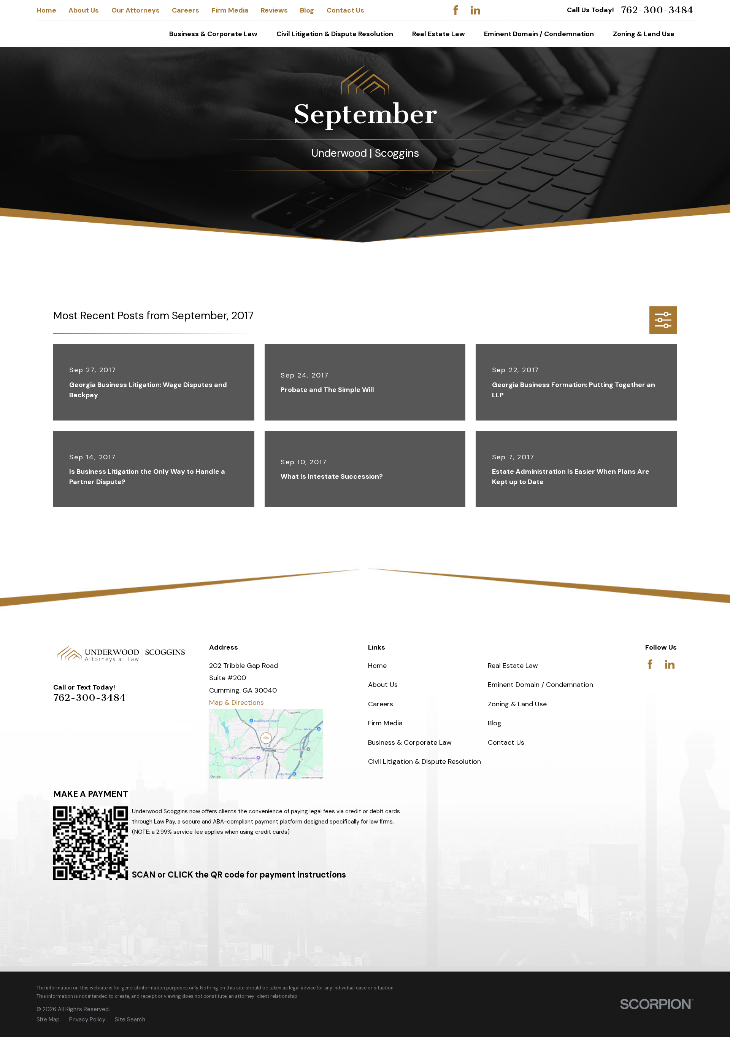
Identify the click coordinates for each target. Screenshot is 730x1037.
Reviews (274, 10)
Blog (307, 10)
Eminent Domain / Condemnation (540, 684)
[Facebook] (455, 10)
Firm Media (230, 10)
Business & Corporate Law (410, 742)
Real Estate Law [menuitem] (438, 33)
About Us (83, 10)
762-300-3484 (657, 10)
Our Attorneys (135, 10)
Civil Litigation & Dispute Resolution (424, 761)
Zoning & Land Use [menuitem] (643, 33)
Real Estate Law (513, 665)
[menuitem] (48, 1020)
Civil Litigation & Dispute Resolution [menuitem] (334, 33)
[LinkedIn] (475, 10)
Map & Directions (236, 702)
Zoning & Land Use (517, 704)
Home (46, 10)
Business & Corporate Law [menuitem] (213, 33)
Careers (185, 10)
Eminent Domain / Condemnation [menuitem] (539, 33)
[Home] (121, 653)
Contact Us (345, 10)
